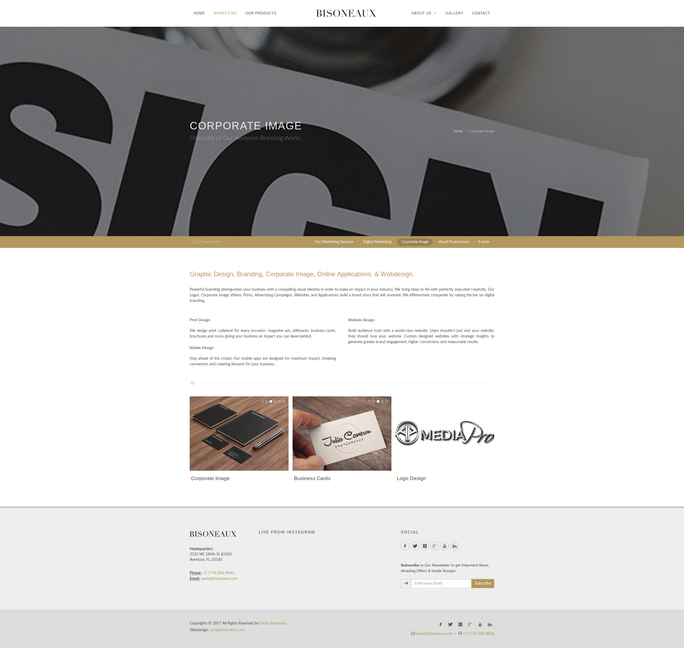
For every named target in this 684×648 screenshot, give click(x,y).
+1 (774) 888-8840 (218, 573)
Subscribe (483, 583)
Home (458, 131)
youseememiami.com (227, 630)
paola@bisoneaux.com (219, 579)
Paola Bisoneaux (273, 623)
